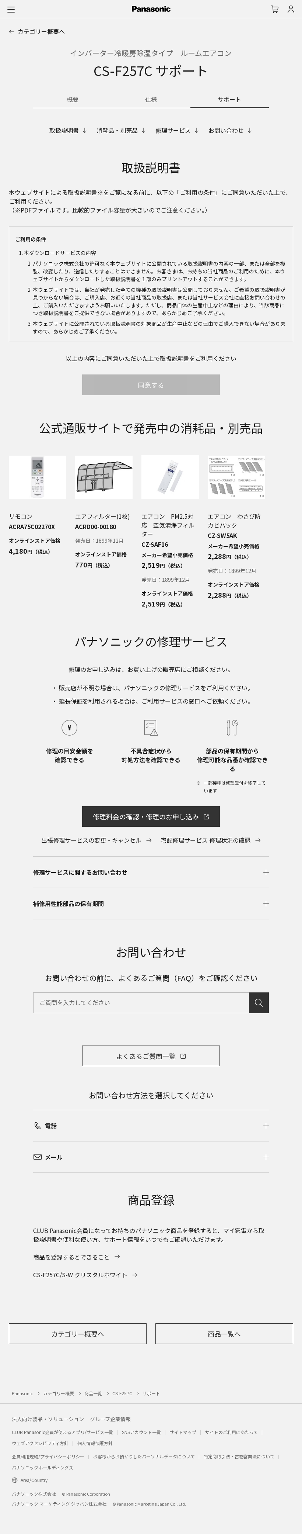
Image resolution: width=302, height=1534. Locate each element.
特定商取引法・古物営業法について (239, 1456)
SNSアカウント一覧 (141, 1432)
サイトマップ (183, 1432)
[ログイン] (291, 9)
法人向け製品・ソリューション (48, 1419)
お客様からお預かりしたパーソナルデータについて (144, 1456)
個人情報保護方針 (95, 1443)
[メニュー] (11, 9)
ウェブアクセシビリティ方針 (40, 1443)
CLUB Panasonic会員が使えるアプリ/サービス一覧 (62, 1432)
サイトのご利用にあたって (231, 1432)
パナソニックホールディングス (42, 1467)
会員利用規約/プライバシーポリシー (48, 1456)
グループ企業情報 (110, 1419)
